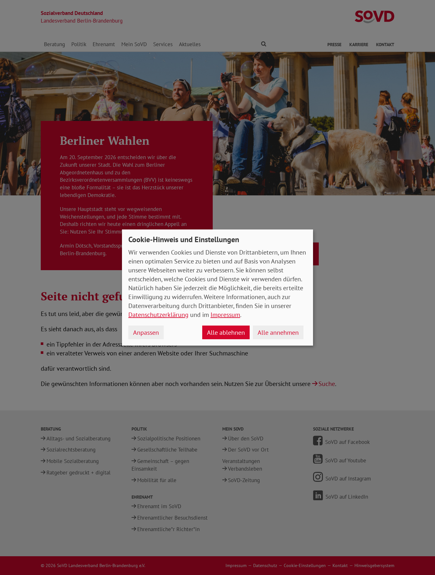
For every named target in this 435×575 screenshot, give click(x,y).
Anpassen (146, 332)
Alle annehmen (278, 332)
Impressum (225, 315)
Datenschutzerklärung (158, 315)
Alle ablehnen (226, 332)
